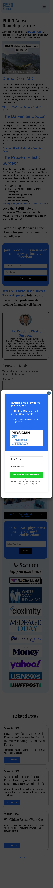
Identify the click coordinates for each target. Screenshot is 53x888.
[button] (26, 438)
